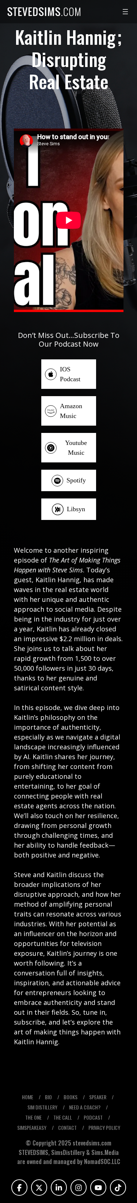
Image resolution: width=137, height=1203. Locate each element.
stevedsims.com (92, 1143)
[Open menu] (125, 11)
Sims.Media (105, 1152)
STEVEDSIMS (33, 1152)
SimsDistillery (68, 1152)
